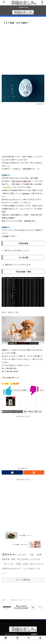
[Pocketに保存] (28, 571)
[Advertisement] (23, 49)
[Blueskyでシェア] (28, 565)
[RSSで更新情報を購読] (33, 472)
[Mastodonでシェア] (18, 565)
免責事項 (34, 634)
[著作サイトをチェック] (12, 472)
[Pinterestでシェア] (13, 577)
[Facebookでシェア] (8, 571)
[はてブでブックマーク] (18, 571)
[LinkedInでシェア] (23, 577)
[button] (41, 414)
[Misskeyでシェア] (38, 565)
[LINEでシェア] (38, 571)
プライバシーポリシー (11, 634)
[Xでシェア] (8, 565)
